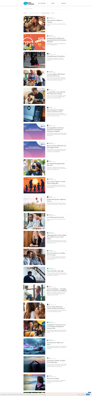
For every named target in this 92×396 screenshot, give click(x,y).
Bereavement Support (45, 13)
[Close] (90, 394)
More (53, 13)
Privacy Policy (44, 394)
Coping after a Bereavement (34, 13)
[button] (63, 3)
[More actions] (66, 18)
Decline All (83, 394)
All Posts (25, 13)
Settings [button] (78, 394)
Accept (88, 394)
